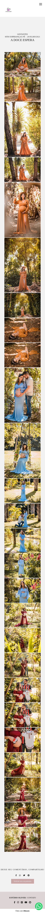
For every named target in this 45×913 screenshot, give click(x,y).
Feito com (23, 911)
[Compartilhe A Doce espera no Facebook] (16, 875)
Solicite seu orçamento (22, 881)
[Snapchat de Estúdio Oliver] (30, 902)
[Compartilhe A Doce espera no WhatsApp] (20, 875)
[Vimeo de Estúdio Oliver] (22, 902)
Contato (31, 898)
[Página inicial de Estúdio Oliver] (8, 10)
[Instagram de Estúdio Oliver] (18, 902)
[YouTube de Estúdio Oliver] (26, 902)
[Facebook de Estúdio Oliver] (14, 902)
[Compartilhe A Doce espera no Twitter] (24, 875)
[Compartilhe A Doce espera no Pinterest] (29, 875)
